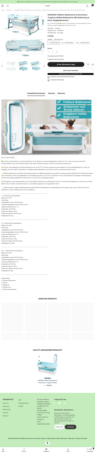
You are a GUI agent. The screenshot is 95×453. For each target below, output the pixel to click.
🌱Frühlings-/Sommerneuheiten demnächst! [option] (47, 1)
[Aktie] (92, 63)
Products (9, 9)
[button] (2, 65)
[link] (88, 63)
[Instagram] (59, 402)
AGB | (58, 437)
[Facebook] (54, 402)
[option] (23, 34)
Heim (2, 9)
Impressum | (64, 437)
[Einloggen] (87, 5)
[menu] (2, 5)
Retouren (61, 92)
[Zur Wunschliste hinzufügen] (39, 355)
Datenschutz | (51, 437)
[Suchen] (8, 5)
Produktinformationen (36, 92)
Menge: (50, 47)
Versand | (78, 437)
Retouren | (71, 437)
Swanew (57, 27)
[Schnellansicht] (39, 360)
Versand (51, 92)
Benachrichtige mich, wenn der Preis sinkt (70, 73)
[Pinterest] (64, 402)
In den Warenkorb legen (66, 63)
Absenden (71, 426)
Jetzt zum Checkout (70, 69)
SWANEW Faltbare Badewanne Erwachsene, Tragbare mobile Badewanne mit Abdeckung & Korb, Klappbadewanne (48, 381)
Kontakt (84, 437)
